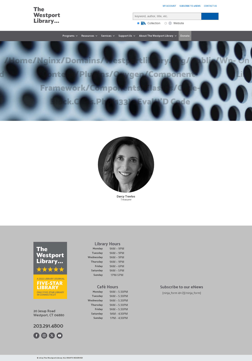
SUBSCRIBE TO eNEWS (190, 5)
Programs (68, 36)
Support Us (125, 36)
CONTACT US (210, 5)
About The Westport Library (156, 36)
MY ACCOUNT (169, 5)
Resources (87, 36)
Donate (185, 36)
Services (106, 36)
